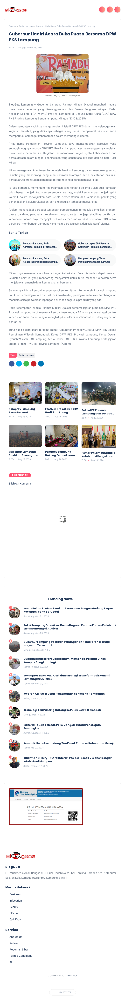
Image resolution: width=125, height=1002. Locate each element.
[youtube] (78, 983)
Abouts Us (15, 936)
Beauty (13, 907)
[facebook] (11, 364)
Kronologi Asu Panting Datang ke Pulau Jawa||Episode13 (62, 710)
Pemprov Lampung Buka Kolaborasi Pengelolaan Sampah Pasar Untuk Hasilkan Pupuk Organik (40, 260)
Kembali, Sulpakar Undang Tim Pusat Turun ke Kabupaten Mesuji (68, 743)
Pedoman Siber (18, 949)
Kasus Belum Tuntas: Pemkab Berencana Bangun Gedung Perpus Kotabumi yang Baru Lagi (68, 610)
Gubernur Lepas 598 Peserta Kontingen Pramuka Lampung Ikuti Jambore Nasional (94, 245)
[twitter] (19, 364)
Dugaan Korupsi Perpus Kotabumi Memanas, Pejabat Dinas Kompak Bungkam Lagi (64, 660)
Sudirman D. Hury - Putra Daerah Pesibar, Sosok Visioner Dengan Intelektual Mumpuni (67, 759)
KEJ (11, 962)
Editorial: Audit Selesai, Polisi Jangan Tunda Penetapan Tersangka (62, 726)
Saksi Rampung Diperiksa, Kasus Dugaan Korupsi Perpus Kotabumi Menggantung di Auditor (69, 627)
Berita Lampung (26, 26)
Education (15, 900)
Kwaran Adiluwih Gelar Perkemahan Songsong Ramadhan (64, 694)
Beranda (12, 26)
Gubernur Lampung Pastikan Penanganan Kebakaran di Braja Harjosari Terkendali (24, 453)
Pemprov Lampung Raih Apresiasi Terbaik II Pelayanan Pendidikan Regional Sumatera (39, 245)
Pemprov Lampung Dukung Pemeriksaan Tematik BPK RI (60, 453)
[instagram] (72, 983)
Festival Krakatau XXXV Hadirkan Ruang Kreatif (61, 410)
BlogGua (72, 975)
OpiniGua (15, 919)
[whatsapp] (26, 364)
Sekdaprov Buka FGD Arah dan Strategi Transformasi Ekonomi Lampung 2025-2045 (66, 677)
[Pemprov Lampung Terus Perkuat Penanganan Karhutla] (70, 260)
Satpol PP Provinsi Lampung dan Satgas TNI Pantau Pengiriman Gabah (98, 412)
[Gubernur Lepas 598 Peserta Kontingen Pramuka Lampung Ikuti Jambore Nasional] (70, 245)
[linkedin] (41, 364)
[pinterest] (33, 364)
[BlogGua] (16, 9)
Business (15, 894)
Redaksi (14, 943)
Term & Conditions (20, 955)
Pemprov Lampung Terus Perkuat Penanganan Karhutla (94, 260)
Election (14, 913)
